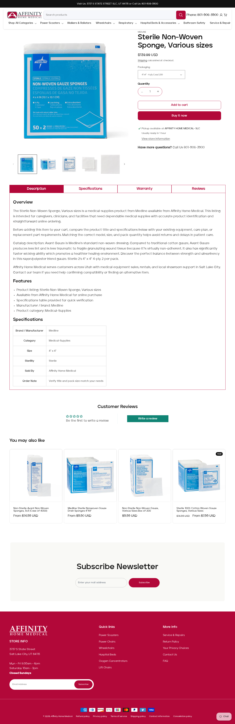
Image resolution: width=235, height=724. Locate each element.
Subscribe (144, 583)
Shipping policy (138, 716)
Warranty (144, 189)
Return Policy (171, 641)
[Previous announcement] (50, 4)
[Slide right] (124, 164)
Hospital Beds (107, 654)
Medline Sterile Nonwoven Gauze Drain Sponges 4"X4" (87, 509)
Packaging (144, 67)
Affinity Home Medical (61, 716)
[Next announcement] (184, 4)
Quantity (144, 84)
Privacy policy (100, 716)
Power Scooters (109, 635)
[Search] (181, 15)
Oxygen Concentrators (113, 661)
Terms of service (119, 716)
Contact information (159, 716)
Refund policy (83, 716)
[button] (22, 23)
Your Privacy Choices (176, 648)
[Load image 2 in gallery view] (48, 164)
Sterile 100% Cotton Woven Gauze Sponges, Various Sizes (197, 509)
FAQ (165, 661)
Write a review (147, 418)
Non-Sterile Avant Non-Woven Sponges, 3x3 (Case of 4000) (31, 509)
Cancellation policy (182, 716)
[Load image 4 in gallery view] (89, 164)
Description (36, 189)
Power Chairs (107, 641)
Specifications (90, 189)
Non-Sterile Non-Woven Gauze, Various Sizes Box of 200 (140, 509)
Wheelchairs (106, 648)
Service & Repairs (174, 635)
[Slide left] (13, 164)
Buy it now (179, 115)
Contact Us (170, 654)
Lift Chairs (105, 667)
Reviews (198, 189)
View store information (156, 138)
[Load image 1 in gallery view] (27, 164)
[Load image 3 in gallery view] (69, 164)
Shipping (142, 60)
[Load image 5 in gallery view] (110, 164)
